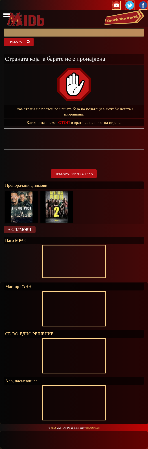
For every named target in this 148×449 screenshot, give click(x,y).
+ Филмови (19, 229)
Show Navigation (6, 15)
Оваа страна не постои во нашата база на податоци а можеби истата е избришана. (74, 111)
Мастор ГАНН (18, 286)
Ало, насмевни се (21, 380)
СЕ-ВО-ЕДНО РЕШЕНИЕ (29, 333)
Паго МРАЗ (15, 240)
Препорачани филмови (26, 185)
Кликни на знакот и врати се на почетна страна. (74, 122)
